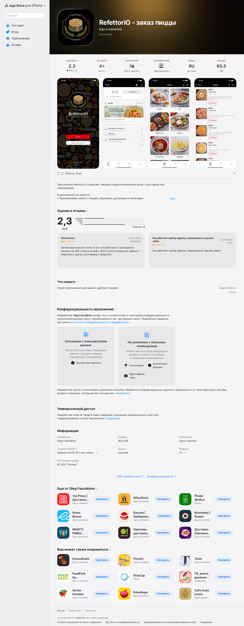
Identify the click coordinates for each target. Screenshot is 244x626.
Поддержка (206, 622)
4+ (180, 452)
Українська (90, 611)
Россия (61, 611)
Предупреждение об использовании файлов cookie (170, 622)
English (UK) (75, 611)
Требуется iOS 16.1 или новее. (75, 452)
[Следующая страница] (240, 123)
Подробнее (123, 393)
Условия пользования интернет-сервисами (79, 622)
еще (172, 198)
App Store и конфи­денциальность (122, 622)
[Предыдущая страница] (53, 123)
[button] (24, 25)
